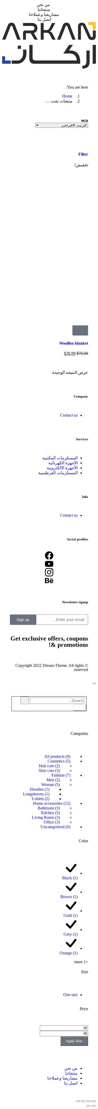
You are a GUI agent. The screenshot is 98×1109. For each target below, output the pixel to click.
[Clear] (24, 700)
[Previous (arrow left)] (94, 1106)
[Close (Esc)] (94, 1101)
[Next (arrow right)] (89, 1106)
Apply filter (74, 1041)
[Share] (89, 1101)
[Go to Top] (94, 682)
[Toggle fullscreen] (83, 1101)
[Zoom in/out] (78, 1101)
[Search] (79, 707)
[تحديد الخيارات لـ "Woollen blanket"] (80, 330)
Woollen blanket (73, 343)
